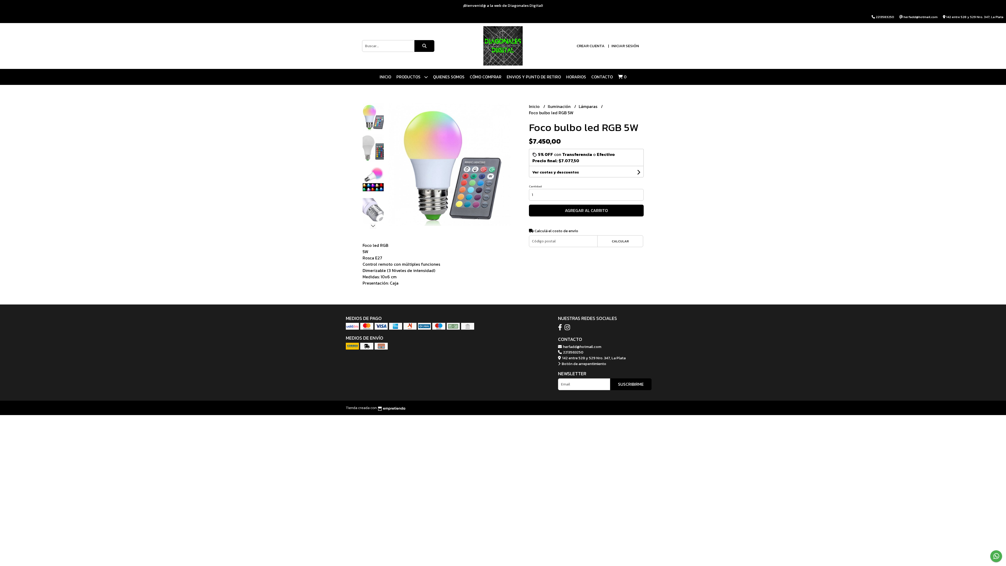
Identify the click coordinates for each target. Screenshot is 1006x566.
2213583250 (572, 352)
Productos (409, 77)
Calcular (620, 241)
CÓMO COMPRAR (485, 77)
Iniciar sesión (625, 46)
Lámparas (588, 106)
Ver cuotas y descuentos (555, 172)
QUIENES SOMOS (448, 77)
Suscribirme (631, 384)
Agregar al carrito (586, 210)
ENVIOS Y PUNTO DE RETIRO (534, 77)
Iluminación (560, 106)
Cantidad (535, 186)
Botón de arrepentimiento (583, 364)
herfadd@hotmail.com (581, 347)
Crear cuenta (591, 46)
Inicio (385, 77)
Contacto (602, 77)
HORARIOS (576, 77)
